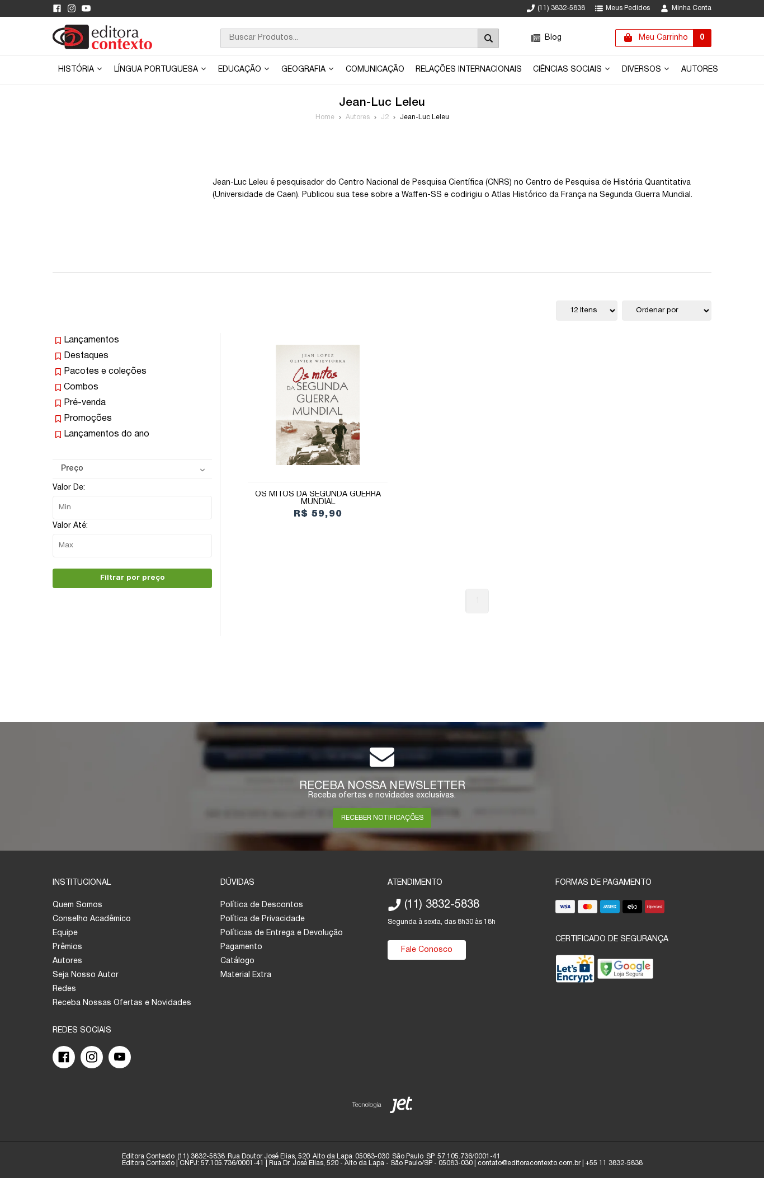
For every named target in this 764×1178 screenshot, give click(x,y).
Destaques (86, 356)
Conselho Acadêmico (92, 919)
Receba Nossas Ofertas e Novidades (122, 1003)
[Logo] (102, 47)
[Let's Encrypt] (575, 971)
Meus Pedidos (628, 8)
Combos (81, 387)
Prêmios (67, 947)
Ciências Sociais (568, 69)
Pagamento (241, 947)
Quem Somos (77, 905)
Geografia (304, 69)
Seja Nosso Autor (86, 975)
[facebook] (57, 8)
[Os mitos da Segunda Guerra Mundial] (318, 405)
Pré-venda (85, 403)
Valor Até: (70, 525)
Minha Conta (691, 8)
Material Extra (245, 975)
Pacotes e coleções (105, 372)
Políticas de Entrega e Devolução (281, 933)
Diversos (642, 69)
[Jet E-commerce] (382, 1107)
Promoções (88, 419)
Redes (64, 989)
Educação (240, 69)
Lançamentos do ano (106, 434)
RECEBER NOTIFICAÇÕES (382, 818)
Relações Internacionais (469, 69)
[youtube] (86, 8)
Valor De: (69, 487)
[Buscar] (488, 38)
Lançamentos (91, 340)
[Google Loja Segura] (625, 971)
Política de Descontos (261, 905)
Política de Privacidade (262, 919)
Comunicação (375, 69)
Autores (699, 69)
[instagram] (71, 8)
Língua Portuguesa (157, 69)
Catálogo (237, 961)
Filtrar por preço (132, 577)
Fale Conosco (426, 950)
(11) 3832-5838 (561, 8)
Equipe (65, 933)
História (77, 69)
